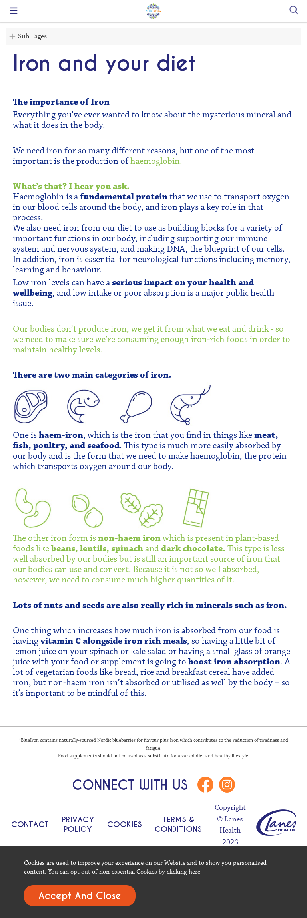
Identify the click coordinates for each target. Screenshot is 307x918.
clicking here (183, 872)
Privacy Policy (78, 824)
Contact (30, 824)
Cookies (124, 824)
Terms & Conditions (178, 824)
